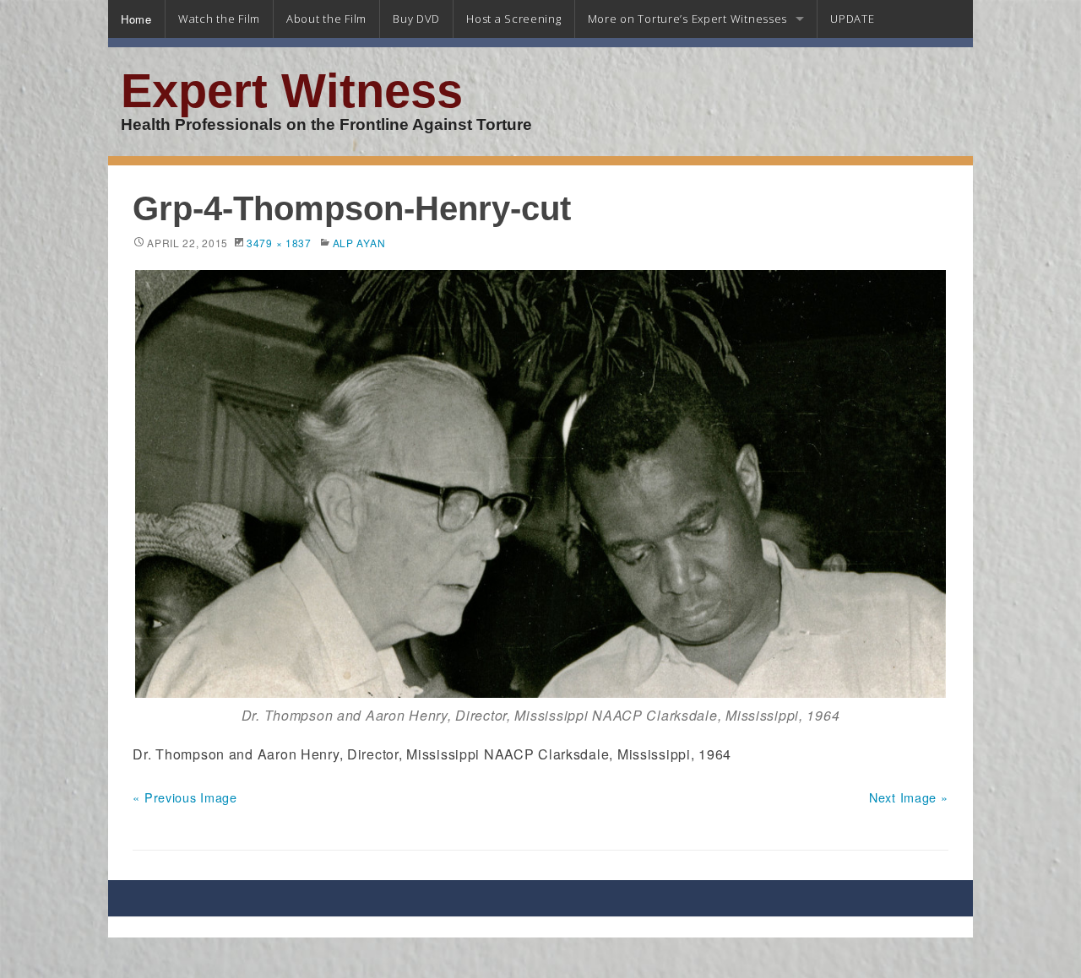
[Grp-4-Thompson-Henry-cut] (540, 484)
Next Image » (908, 797)
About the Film (326, 18)
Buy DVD (416, 18)
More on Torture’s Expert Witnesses (687, 18)
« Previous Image (185, 797)
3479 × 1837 (279, 242)
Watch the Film (219, 18)
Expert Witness (292, 91)
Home (136, 19)
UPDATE (852, 18)
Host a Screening (514, 18)
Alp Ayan (359, 242)
